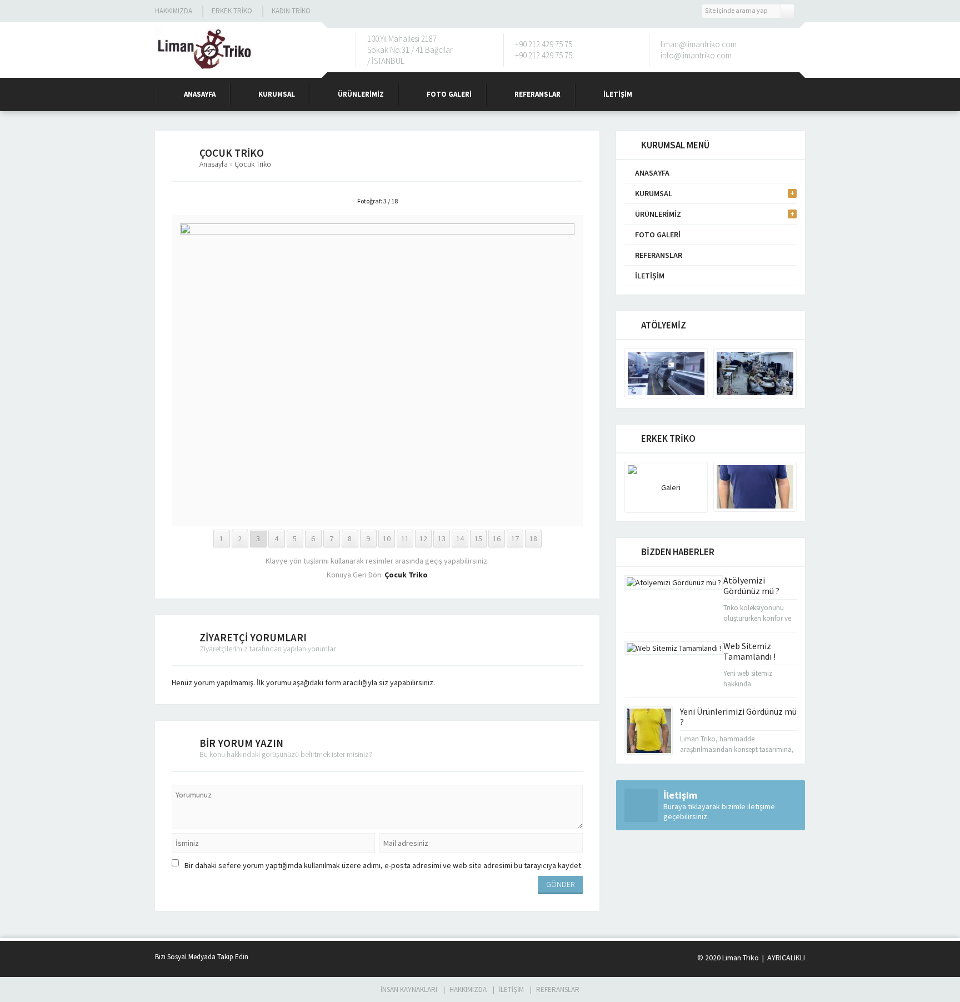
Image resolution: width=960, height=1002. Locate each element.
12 (423, 539)
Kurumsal (276, 94)
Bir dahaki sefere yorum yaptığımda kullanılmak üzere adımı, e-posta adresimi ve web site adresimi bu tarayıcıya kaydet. (383, 865)
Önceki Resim (199, 201)
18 (533, 539)
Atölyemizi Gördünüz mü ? (751, 585)
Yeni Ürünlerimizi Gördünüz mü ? (738, 716)
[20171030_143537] (377, 512)
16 (497, 539)
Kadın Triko (291, 11)
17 (515, 539)
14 (460, 539)
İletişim (617, 94)
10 (387, 539)
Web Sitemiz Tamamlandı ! (749, 651)
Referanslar (537, 94)
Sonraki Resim (555, 201)
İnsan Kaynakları (409, 989)
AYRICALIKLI (785, 958)
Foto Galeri (449, 94)
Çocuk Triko (252, 164)
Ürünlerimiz (361, 94)
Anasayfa (200, 94)
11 (405, 539)
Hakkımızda (173, 11)
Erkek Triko (232, 11)
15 (478, 539)
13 (442, 539)
